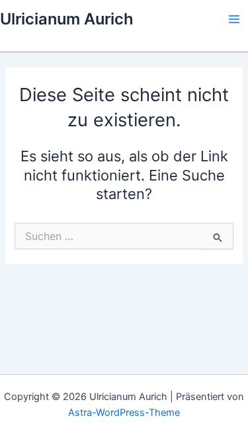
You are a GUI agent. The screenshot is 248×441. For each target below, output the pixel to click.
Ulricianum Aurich (67, 18)
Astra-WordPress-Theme (124, 413)
